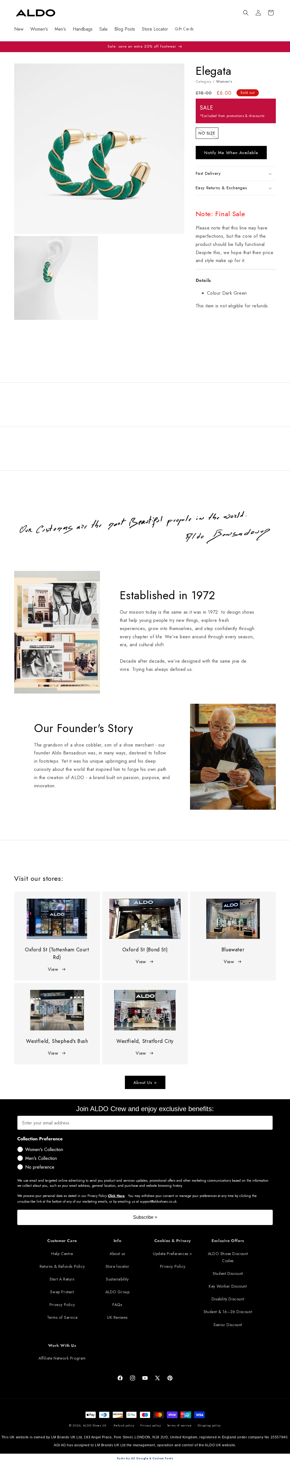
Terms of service (179, 1425)
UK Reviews (117, 1317)
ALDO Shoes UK (94, 1425)
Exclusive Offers (228, 1240)
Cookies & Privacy (172, 1240)
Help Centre (62, 1253)
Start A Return (62, 1279)
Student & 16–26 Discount (228, 1312)
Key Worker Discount (228, 1286)
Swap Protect (62, 1292)
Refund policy (124, 1425)
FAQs (117, 1304)
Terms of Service (62, 1317)
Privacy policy (150, 1425)
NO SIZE (208, 134)
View (53, 969)
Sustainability (117, 1279)
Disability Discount (228, 1299)
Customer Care (62, 1240)
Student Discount (228, 1273)
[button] (246, 13)
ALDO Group (117, 1292)
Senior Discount (228, 1325)
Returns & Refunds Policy (62, 1266)
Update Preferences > (172, 1253)
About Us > (145, 1082)
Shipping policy (209, 1425)
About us (117, 1253)
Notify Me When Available (231, 153)
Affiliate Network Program (62, 1358)
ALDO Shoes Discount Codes (228, 1257)
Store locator (117, 1266)
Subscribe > (145, 1217)
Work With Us (62, 1345)
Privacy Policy (62, 1304)
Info (117, 1240)
